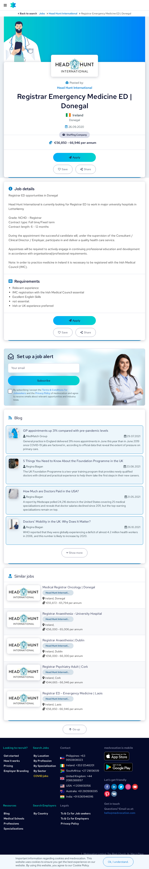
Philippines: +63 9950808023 (75, 758)
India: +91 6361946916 (79, 796)
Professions (11, 823)
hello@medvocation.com (119, 813)
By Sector (40, 771)
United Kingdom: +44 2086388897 (79, 778)
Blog (7, 813)
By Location (41, 755)
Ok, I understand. (118, 862)
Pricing (8, 766)
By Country (41, 813)
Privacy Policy (42, 393)
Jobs (42, 13)
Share (87, 169)
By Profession (43, 761)
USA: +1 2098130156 (78, 785)
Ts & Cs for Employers (75, 818)
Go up (76, 729)
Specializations (13, 828)
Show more (76, 552)
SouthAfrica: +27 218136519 (82, 770)
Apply (76, 157)
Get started (11, 755)
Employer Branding (16, 771)
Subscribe (43, 380)
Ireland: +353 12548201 (80, 765)
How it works (12, 761)
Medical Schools (14, 818)
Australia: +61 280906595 (82, 791)
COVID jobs (41, 776)
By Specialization (45, 766)
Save (65, 169)
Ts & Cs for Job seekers (76, 813)
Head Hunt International (63, 13)
